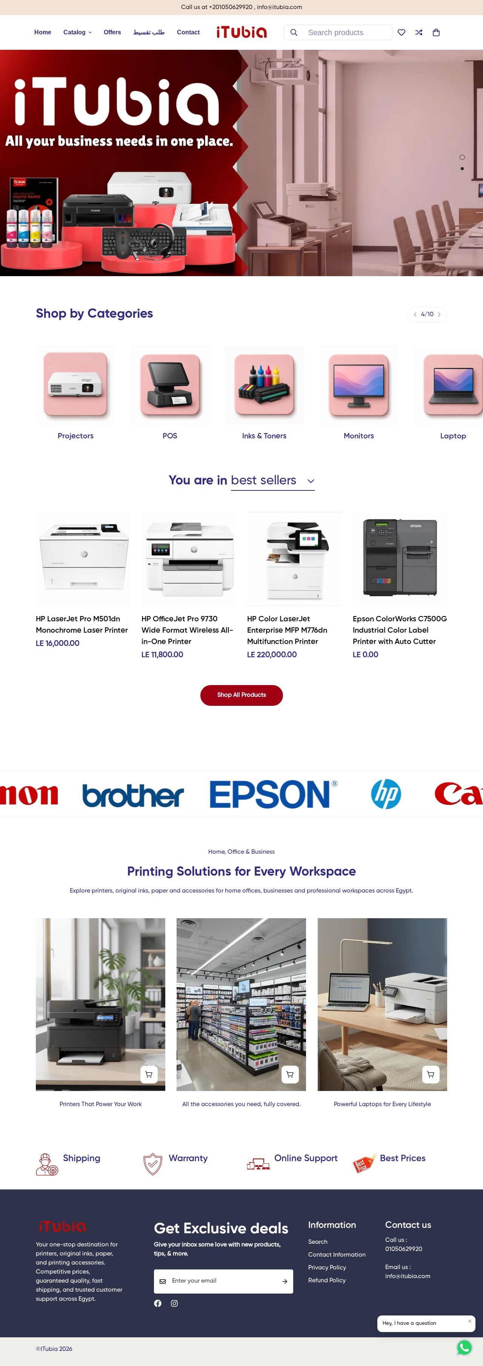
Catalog (74, 32)
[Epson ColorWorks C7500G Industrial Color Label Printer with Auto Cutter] (400, 559)
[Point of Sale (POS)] (169, 385)
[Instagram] (174, 1303)
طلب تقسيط (149, 32)
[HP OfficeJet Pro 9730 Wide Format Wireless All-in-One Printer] (189, 559)
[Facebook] (158, 1303)
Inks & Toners (264, 436)
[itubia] (241, 32)
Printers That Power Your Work (101, 1105)
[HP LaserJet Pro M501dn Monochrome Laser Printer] (83, 559)
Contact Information (337, 1255)
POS (170, 436)
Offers (112, 32)
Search (318, 1242)
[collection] (358, 385)
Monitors (359, 436)
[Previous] (415, 314)
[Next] (439, 314)
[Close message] (470, 1321)
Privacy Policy (327, 1268)
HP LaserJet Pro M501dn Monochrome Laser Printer (82, 625)
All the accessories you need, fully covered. (241, 1105)
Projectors (76, 436)
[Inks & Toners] (264, 385)
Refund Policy (327, 1281)
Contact (188, 32)
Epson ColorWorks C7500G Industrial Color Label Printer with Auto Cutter (400, 631)
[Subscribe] (285, 1281)
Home (42, 32)
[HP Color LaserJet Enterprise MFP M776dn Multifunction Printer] (294, 559)
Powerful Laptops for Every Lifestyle (382, 1105)
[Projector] (75, 385)
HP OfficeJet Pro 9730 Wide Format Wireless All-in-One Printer (187, 631)
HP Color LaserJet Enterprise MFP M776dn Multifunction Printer (287, 631)
